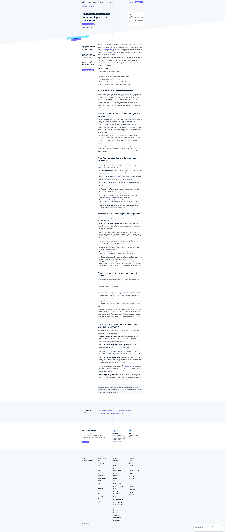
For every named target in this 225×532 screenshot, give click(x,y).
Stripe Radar (111, 251)
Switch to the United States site (202, 529)
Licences (131, 473)
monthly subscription (134, 313)
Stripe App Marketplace (118, 502)
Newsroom (131, 486)
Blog (130, 463)
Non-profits (115, 491)
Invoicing (99, 481)
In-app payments (116, 473)
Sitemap (131, 475)
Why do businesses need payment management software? (87, 51)
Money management (117, 476)
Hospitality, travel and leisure (119, 486)
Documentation (116, 510)
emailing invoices (129, 366)
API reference (116, 512)
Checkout (100, 468)
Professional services (117, 493)
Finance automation (117, 470)
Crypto (99, 473)
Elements (99, 476)
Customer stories (132, 462)
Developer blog (116, 520)
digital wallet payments (112, 95)
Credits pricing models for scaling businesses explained (111, 413)
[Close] (222, 525)
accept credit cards (106, 50)
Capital (99, 467)
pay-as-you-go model (120, 292)
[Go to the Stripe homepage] (83, 458)
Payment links (100, 488)
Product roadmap (132, 483)
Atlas (99, 462)
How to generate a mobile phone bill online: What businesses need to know (115, 410)
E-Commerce (116, 467)
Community (131, 465)
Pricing (114, 2)
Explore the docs (132, 438)
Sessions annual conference (135, 467)
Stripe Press (131, 488)
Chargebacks (112, 199)
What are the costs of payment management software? (88, 61)
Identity (99, 480)
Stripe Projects (116, 518)
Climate (99, 470)
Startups (115, 462)
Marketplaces (116, 475)
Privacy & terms (132, 468)
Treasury (99, 501)
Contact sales (138, 2)
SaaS (114, 480)
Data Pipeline (100, 475)
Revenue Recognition (102, 495)
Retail (114, 496)
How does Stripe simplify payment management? (87, 58)
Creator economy (117, 483)
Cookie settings (132, 476)
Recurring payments (118, 176)
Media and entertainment (118, 490)
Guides (130, 460)
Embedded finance (117, 468)
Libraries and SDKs (117, 517)
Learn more (131, 23)
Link (98, 485)
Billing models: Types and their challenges (108, 411)
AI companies (116, 481)
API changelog (116, 515)
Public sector (116, 495)
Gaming (115, 485)
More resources (86, 6)
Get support (131, 494)
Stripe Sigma (100, 496)
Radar (99, 493)
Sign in (131, 2)
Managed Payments (102, 486)
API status (115, 514)
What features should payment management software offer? (88, 55)
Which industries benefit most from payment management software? (88, 66)
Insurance (115, 488)
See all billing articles (86, 412)
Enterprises (115, 460)
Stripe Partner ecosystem (118, 504)
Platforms (115, 478)
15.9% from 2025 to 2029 (107, 49)
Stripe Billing (116, 231)
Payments (100, 490)
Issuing (99, 483)
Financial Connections (102, 478)
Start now (85, 441)
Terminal (99, 499)
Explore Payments (117, 441)
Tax (98, 498)
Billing (92, 6)
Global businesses (117, 472)
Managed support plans (134, 495)
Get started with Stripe (88, 24)
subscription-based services (105, 142)
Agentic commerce (117, 463)
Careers (130, 484)
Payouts (99, 491)
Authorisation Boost (102, 463)
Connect (99, 472)
